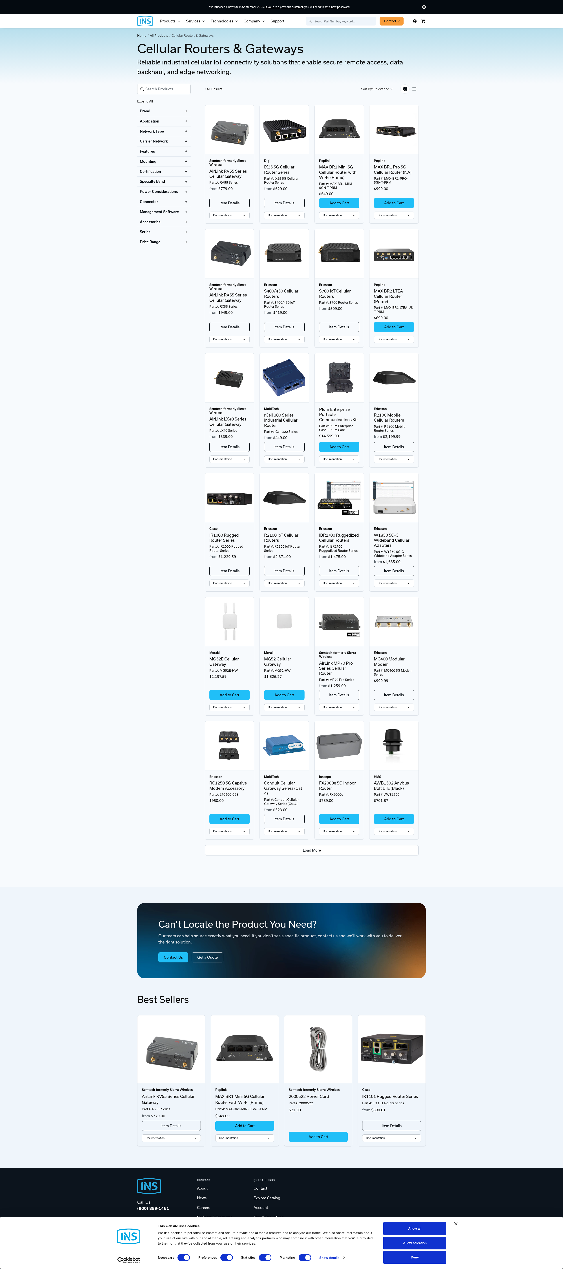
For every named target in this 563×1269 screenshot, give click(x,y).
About (202, 1188)
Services (193, 21)
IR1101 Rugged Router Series (390, 1096)
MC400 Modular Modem (389, 661)
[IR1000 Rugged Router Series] (229, 497)
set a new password (337, 6)
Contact (390, 21)
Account (261, 1208)
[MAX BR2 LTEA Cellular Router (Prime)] (394, 253)
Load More (312, 850)
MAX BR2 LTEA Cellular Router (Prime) (388, 296)
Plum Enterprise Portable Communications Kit (338, 414)
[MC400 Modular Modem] (394, 621)
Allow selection (415, 1243)
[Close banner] (455, 1223)
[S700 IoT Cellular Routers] (339, 253)
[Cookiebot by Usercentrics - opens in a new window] (129, 1260)
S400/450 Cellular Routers (281, 293)
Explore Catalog (267, 1198)
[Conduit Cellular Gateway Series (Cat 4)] (284, 745)
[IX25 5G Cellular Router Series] (284, 129)
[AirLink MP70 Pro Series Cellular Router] (339, 621)
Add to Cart (339, 203)
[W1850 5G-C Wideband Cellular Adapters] (394, 497)
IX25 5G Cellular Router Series (279, 169)
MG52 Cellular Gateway (277, 661)
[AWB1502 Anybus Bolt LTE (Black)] (394, 745)
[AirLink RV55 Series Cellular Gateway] (229, 129)
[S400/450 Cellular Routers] (284, 253)
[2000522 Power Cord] (318, 1049)
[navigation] (164, 176)
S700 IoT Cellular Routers (335, 293)
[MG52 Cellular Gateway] (284, 621)
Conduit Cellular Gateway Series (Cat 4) (283, 788)
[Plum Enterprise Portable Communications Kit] (339, 377)
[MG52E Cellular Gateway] (229, 621)
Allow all (414, 1228)
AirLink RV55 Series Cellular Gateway (228, 174)
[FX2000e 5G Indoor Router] (339, 745)
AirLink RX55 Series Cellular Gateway (228, 297)
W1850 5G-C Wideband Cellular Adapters (391, 540)
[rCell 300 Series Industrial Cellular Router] (284, 377)
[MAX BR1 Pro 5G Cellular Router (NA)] (394, 129)
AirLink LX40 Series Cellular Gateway (227, 421)
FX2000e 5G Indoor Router (337, 785)
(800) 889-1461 (153, 1208)
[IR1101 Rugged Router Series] (392, 1049)
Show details (329, 1258)
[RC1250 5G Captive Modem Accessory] (229, 745)
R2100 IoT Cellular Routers (281, 538)
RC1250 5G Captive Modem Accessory (228, 785)
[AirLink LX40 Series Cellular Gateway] (229, 377)
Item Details (229, 203)
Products (167, 21)
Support (277, 21)
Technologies (222, 21)
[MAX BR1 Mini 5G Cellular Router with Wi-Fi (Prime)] (339, 129)
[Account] (415, 21)
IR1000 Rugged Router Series (224, 538)
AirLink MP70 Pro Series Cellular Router (336, 668)
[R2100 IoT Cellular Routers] (284, 497)
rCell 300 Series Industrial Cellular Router (281, 420)
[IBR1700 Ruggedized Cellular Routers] (339, 497)
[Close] (424, 7)
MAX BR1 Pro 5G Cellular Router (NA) (392, 169)
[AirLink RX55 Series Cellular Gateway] (229, 253)
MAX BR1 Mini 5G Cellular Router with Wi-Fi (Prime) (337, 172)
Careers (203, 1208)
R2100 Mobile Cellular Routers (389, 417)
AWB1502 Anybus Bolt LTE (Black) (391, 785)
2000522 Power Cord (309, 1096)
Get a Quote (207, 957)
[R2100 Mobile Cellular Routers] (394, 377)
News (202, 1198)
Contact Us (173, 957)
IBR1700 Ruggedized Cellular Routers (339, 538)
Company (252, 21)
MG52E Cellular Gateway (224, 661)
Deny (415, 1257)
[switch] (226, 1257)
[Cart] (424, 21)
